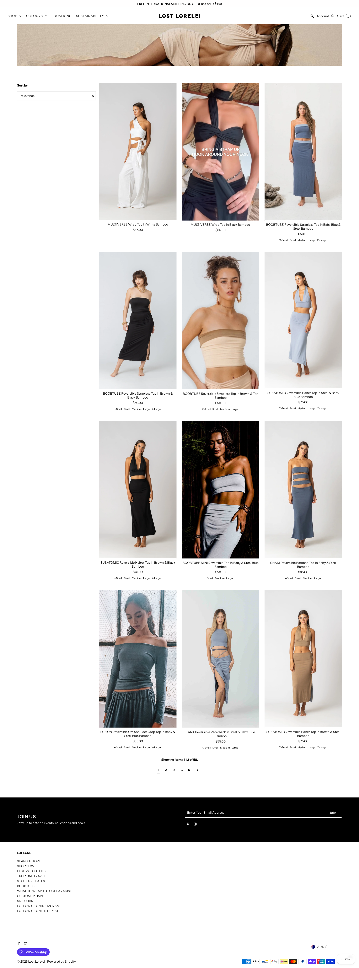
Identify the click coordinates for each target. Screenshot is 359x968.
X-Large (321, 240)
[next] (197, 770)
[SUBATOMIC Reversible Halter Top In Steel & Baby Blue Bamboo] (303, 320)
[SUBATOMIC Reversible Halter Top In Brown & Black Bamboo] (138, 490)
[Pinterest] (188, 824)
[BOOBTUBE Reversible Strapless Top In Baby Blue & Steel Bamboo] (303, 152)
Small (293, 240)
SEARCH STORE (29, 861)
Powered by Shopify (61, 961)
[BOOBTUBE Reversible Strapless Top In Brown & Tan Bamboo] (220, 321)
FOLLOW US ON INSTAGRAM (38, 906)
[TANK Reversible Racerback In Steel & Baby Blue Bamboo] (220, 659)
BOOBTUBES (26, 886)
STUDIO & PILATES (31, 881)
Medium (302, 240)
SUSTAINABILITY (90, 16)
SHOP (12, 16)
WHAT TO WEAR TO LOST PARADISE (44, 891)
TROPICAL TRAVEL (31, 876)
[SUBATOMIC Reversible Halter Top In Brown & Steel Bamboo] (303, 659)
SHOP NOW (25, 866)
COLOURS (34, 16)
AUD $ (322, 947)
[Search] (312, 16)
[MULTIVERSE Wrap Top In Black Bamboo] (220, 152)
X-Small (283, 240)
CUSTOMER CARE (30, 896)
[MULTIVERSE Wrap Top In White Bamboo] (138, 152)
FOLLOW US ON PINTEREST (38, 911)
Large (312, 240)
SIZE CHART (26, 901)
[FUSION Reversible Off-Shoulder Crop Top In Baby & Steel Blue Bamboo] (138, 659)
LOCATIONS (61, 16)
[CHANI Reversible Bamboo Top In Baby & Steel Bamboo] (303, 490)
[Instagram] (195, 824)
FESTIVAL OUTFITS (31, 871)
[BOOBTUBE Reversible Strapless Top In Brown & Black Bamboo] (138, 321)
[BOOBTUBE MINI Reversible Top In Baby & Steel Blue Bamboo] (220, 490)
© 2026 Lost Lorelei (31, 961)
